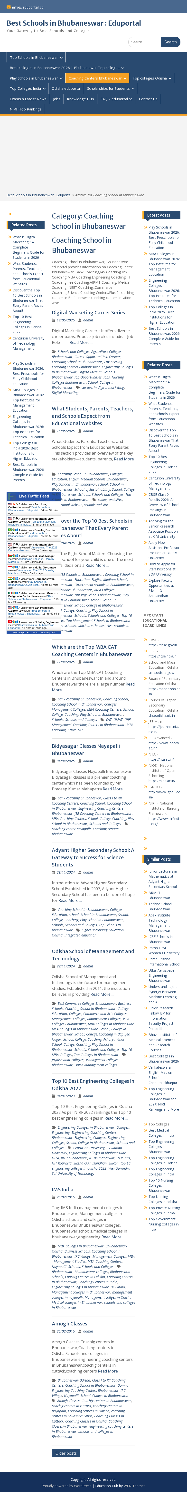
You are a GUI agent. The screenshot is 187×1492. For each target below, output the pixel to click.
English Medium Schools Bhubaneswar (98, 479)
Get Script (19, 632)
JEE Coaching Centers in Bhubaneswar (103, 813)
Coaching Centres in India (97, 1282)
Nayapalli (59, 1266)
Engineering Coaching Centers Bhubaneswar (85, 1390)
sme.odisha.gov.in (163, 672)
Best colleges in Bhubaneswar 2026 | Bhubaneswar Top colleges (65, 67)
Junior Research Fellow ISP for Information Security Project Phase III (161, 1018)
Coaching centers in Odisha (88, 1411)
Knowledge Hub (80, 98)
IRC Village (83, 1256)
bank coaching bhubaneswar (79, 699)
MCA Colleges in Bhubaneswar (75, 1029)
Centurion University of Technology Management (164, 483)
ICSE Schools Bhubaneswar (72, 589)
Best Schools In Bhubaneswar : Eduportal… (29, 509)
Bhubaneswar (62, 1271)
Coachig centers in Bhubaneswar (106, 1400)
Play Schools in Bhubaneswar (34, 78)
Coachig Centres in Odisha (85, 1276)
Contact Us (148, 98)
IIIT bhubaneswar (74, 1158)
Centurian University (88, 1147)
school (103, 484)
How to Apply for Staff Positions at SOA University (162, 569)
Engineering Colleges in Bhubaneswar (86, 1127)
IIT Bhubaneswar (101, 1158)
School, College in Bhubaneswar (99, 605)
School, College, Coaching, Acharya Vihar (94, 1039)
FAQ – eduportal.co (116, 98)
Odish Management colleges (96, 1065)
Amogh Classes (69, 1324)
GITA (55, 1158)
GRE (127, 719)
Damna (123, 1385)
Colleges (116, 474)
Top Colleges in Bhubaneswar (96, 1054)
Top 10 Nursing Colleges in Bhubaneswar (161, 1185)
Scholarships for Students (108, 88)
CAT (109, 719)
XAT (80, 729)
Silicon (114, 1163)
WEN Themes (134, 1485)
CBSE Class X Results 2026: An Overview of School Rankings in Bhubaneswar (164, 504)
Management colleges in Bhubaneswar (81, 1292)
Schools (84, 494)
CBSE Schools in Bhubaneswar (80, 574)
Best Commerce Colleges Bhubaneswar (87, 1003)
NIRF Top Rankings (26, 109)
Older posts (66, 1453)
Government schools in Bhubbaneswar (104, 584)
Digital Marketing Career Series (88, 312)
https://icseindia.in (163, 656)
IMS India (63, 1189)
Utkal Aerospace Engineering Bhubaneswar (161, 975)
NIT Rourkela (62, 1163)
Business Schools (77, 1251)
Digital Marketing (65, 392)
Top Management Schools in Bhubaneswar (98, 620)
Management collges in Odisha (108, 1297)
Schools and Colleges (73, 351)
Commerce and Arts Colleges (105, 1013)
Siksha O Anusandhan (90, 1163)
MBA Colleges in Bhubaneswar (111, 1024)
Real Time (32, 632)
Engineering (61, 1132)
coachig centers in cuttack (71, 1405)
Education (59, 479)
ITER (119, 1158)
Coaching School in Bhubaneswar (77, 361)
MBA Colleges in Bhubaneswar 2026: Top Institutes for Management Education (164, 264)
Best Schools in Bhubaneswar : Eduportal (74, 23)
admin (88, 320)
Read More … (81, 342)
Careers (115, 356)
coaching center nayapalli (71, 828)
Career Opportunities (91, 356)
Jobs (56, 98)
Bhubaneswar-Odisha (74, 1380)
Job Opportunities (88, 377)
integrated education (80, 935)
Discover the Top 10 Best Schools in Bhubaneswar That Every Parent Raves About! (92, 528)
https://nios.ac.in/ (162, 780)
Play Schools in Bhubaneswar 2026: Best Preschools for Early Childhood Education (164, 237)
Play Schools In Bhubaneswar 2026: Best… (27, 583)
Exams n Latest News (28, 98)
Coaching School (115, 699)
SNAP (72, 729)
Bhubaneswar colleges (91, 1271)
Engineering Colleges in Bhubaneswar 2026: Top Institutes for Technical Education (164, 290)
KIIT (127, 1158)
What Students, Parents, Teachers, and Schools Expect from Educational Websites (92, 416)
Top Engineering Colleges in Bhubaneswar (161, 1146)
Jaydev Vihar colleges (68, 1059)
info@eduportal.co (28, 7)
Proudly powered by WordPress (66, 1485)
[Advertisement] (94, 156)
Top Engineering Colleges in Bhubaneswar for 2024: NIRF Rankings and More (164, 1099)
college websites (110, 499)
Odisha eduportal (66, 88)
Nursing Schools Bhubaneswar (98, 595)
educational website (67, 504)
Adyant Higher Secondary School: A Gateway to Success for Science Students (93, 857)
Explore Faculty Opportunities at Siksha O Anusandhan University (161, 590)
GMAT (117, 719)
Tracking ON (48, 632)
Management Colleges (68, 709)
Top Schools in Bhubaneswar (34, 57)
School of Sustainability (92, 489)
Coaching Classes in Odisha (86, 1421)
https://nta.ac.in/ (161, 759)
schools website (96, 504)
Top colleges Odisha (149, 78)
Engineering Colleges (90, 1137)
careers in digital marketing (103, 387)
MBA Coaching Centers (104, 709)
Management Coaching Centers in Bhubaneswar (88, 724)
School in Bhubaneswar (98, 914)
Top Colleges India (25, 88)
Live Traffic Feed (34, 496)
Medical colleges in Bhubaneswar (77, 1302)
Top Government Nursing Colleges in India (164, 1224)
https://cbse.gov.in (163, 645)
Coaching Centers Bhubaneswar (95, 78)
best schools (66, 625)
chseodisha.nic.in (162, 715)
